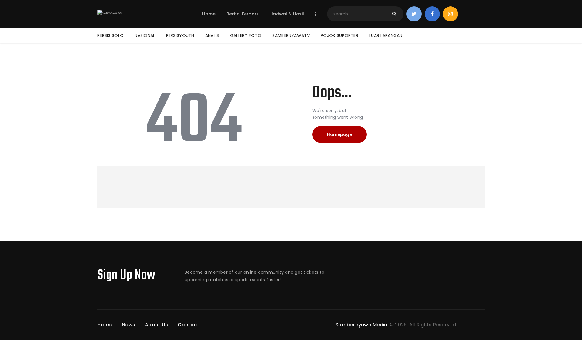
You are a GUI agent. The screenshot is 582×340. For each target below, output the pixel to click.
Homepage (339, 134)
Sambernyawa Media (362, 324)
